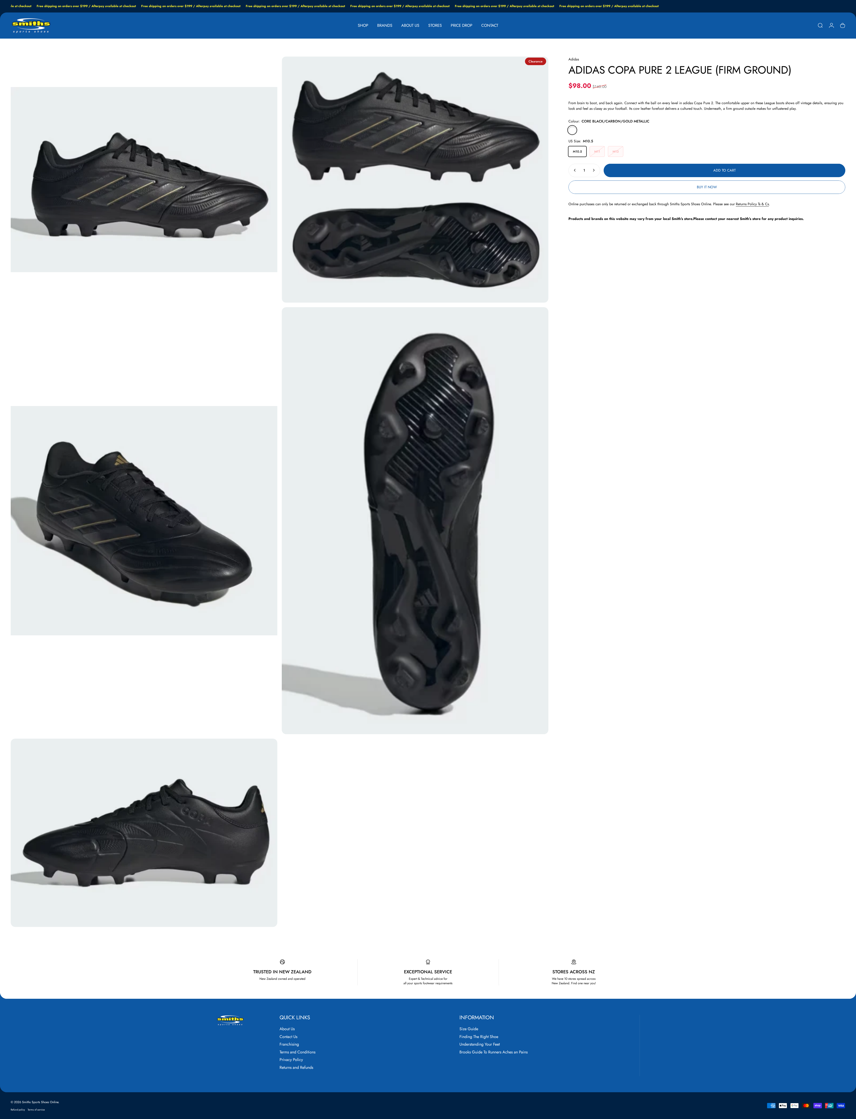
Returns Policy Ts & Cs (752, 203)
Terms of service (36, 1109)
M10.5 (577, 151)
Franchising (289, 1044)
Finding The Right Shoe (478, 1036)
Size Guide (468, 1029)
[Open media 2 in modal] (415, 179)
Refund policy (18, 1109)
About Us (287, 1029)
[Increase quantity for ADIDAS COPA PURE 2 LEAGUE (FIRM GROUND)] (595, 170)
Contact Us (288, 1036)
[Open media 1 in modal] (144, 179)
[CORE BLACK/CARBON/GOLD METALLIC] (572, 130)
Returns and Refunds (296, 1067)
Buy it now (707, 187)
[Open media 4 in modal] (415, 520)
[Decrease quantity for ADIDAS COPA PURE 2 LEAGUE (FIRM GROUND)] (574, 170)
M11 (597, 151)
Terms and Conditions (297, 1052)
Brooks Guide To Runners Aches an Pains (493, 1052)
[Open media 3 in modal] (144, 520)
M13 (616, 151)
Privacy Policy (291, 1059)
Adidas (573, 59)
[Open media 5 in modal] (144, 833)
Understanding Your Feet (479, 1044)
